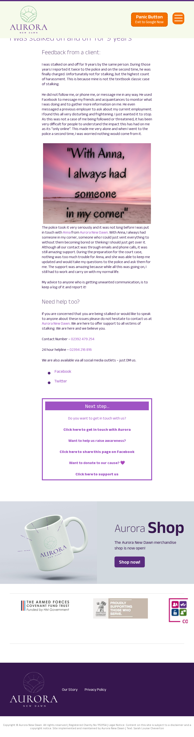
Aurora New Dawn (94, 232)
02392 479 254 (82, 339)
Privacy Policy (95, 689)
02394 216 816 (81, 350)
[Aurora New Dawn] (29, 20)
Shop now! (129, 562)
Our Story (70, 689)
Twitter (60, 381)
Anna (67, 232)
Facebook (62, 371)
